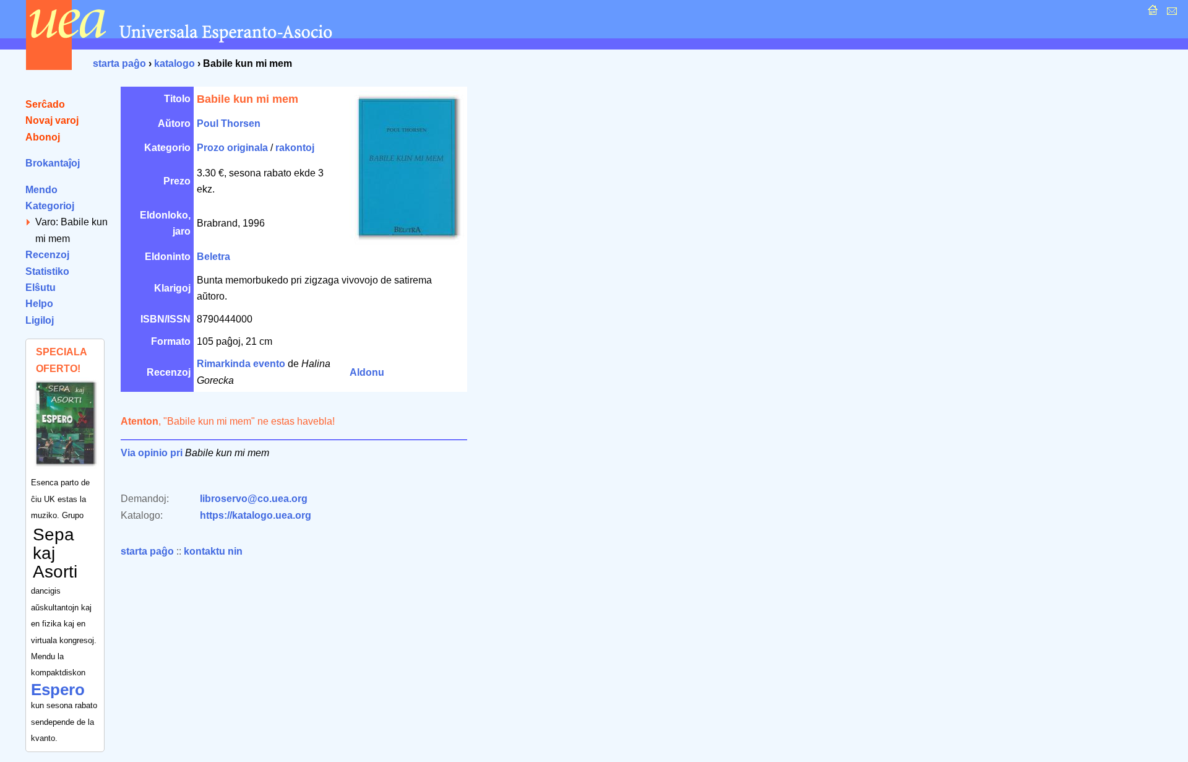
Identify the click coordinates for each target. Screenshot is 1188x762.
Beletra (213, 256)
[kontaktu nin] (1170, 13)
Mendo (41, 189)
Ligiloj (39, 320)
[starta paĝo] (1151, 13)
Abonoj (42, 137)
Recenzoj (47, 254)
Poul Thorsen (228, 123)
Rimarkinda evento (241, 363)
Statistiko (47, 271)
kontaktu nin (213, 551)
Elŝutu (40, 287)
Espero (58, 689)
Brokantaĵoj (52, 163)
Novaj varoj (52, 120)
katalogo (174, 63)
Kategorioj (49, 206)
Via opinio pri (152, 453)
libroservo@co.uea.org (254, 498)
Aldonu (367, 372)
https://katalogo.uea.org (255, 515)
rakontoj (294, 147)
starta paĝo (119, 63)
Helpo (39, 303)
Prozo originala (232, 147)
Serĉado (45, 104)
